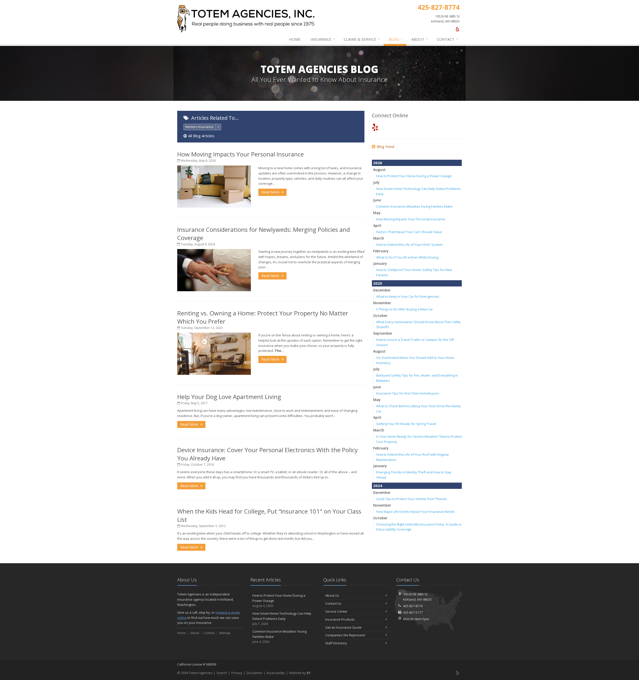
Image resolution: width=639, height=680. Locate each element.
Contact (447, 39)
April (377, 225)
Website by (300, 673)
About (419, 39)
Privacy (236, 673)
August (379, 169)
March (378, 238)
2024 (377, 485)
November (382, 302)
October (380, 315)
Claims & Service (362, 39)
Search (221, 673)
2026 (377, 162)
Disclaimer (254, 673)
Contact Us (333, 603)
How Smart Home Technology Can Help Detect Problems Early (281, 618)
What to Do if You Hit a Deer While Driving (407, 257)
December (382, 290)
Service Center (336, 611)
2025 (377, 283)
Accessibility (276, 673)
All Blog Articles (201, 135)
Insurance (323, 39)
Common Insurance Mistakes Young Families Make (414, 206)
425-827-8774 (413, 606)
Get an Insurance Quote (343, 627)
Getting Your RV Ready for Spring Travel (406, 423)
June (377, 200)
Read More (270, 192)
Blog (396, 39)
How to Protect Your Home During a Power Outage (414, 176)
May (377, 212)
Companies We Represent (345, 635)
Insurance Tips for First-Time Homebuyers (407, 393)
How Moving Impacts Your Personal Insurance (240, 154)
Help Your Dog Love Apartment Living (229, 397)
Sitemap (224, 633)
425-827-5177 (413, 612)
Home (295, 39)
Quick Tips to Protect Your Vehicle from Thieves (411, 499)
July (376, 182)
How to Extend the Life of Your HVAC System (409, 244)
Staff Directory (336, 643)
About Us (332, 595)
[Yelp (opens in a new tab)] (457, 29)
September (382, 333)
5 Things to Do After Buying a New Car (404, 309)
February (381, 251)
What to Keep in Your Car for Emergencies (407, 296)
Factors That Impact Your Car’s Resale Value (409, 232)
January (380, 263)
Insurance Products (340, 619)
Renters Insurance (199, 127)
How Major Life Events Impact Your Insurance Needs (415, 511)
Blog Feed (385, 146)
